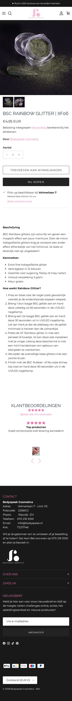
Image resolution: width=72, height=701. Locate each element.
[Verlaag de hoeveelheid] (6, 155)
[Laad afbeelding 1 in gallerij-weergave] (36, 59)
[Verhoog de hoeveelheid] (20, 155)
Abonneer (36, 632)
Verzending (39, 127)
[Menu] (4, 13)
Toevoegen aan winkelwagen (36, 170)
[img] (36, 410)
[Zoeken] (11, 13)
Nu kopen (36, 182)
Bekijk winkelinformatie (19, 201)
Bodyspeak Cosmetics (24, 139)
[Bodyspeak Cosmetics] (36, 13)
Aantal (7, 147)
